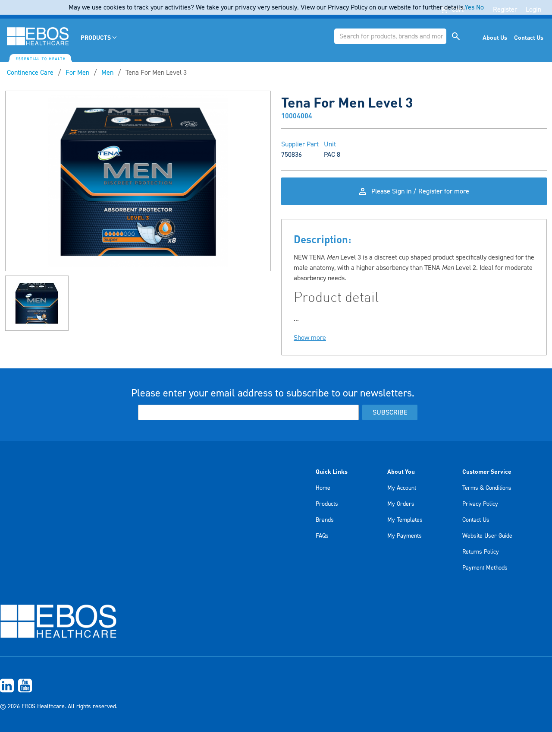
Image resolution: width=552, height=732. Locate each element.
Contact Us (475, 520)
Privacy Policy (480, 504)
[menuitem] (99, 37)
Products (327, 504)
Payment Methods (485, 568)
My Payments (404, 536)
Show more (310, 337)
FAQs (322, 536)
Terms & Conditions (486, 488)
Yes (469, 7)
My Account (401, 488)
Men (107, 72)
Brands (325, 520)
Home (323, 488)
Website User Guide (487, 536)
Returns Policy (480, 552)
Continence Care (30, 72)
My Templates (405, 520)
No (480, 7)
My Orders (400, 504)
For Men (77, 72)
